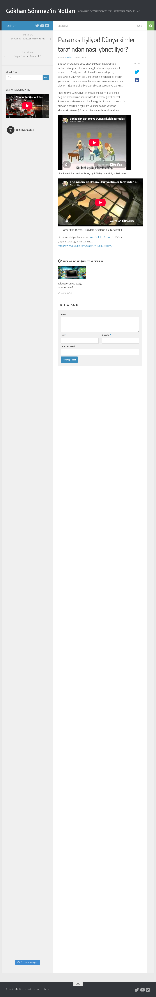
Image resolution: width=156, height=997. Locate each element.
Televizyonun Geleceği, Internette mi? (70, 285)
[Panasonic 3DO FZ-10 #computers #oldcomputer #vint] (27, 197)
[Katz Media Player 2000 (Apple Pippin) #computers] (27, 609)
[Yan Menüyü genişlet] (150, 25)
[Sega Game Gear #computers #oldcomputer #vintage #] (27, 403)
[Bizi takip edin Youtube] (42, 26)
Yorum (64, 314)
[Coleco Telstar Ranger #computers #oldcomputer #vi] (27, 691)
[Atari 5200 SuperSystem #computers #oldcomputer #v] (27, 485)
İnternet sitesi (68, 346)
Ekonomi (63, 26)
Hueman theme (42, 989)
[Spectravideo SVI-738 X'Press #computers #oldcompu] (27, 444)
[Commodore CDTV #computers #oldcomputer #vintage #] (27, 568)
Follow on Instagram (29, 962)
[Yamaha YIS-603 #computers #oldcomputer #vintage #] (27, 938)
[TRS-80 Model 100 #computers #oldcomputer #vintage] (27, 526)
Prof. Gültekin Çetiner (100, 237)
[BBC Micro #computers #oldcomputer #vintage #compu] (27, 156)
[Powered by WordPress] (17, 989)
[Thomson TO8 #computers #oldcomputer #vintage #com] (27, 650)
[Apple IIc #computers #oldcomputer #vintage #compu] (27, 814)
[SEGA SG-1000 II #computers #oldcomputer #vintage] (27, 280)
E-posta (106, 334)
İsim (63, 334)
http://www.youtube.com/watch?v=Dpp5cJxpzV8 (85, 246)
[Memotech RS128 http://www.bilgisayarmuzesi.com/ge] (27, 239)
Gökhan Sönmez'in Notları (40, 10)
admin (68, 57)
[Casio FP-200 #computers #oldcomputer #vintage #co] (27, 321)
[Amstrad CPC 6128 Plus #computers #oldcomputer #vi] (27, 732)
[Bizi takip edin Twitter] (37, 26)
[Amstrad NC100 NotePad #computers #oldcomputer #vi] (27, 855)
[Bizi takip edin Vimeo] (47, 26)
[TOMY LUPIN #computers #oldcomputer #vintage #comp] (27, 896)
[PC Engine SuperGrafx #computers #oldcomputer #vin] (27, 773)
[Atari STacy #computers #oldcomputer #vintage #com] (27, 362)
